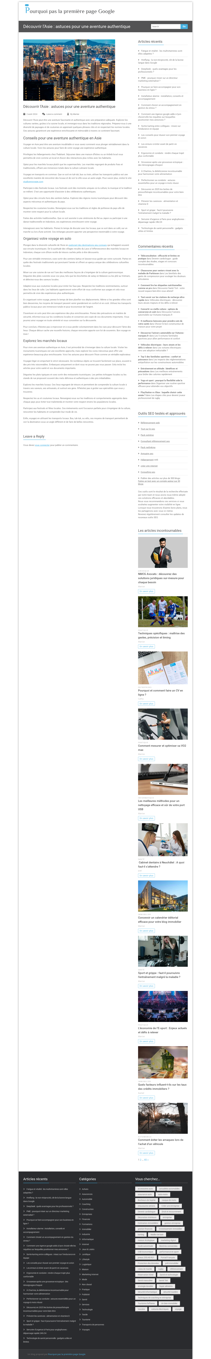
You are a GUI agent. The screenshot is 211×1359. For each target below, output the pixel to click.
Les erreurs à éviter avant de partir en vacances (47, 1268)
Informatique (146, 798)
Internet (85, 1244)
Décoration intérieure (147, 1217)
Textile (85, 1314)
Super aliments (166, 1286)
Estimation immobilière (148, 1223)
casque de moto (169, 1200)
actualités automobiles (169, 1189)
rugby (160, 1269)
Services (85, 1304)
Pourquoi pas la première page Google (66, 1354)
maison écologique (146, 1240)
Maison (85, 1269)
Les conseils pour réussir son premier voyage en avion (50, 1263)
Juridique (143, 571)
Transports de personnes (93, 1324)
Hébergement (147, 459)
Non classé (87, 1284)
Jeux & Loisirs (88, 1249)
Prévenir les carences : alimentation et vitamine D (48, 1316)
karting (141, 1234)
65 (145, 1159)
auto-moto (163, 1194)
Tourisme (86, 1319)
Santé (141, 859)
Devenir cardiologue (146, 1211)
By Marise (74, 114)
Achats (85, 1189)
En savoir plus (146, 591)
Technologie (87, 1309)
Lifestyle (85, 1259)
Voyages (86, 1329)
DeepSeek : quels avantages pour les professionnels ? (50, 1206)
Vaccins (141, 1309)
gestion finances (145, 1229)
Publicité (86, 1294)
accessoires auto (145, 1189)
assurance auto (145, 1194)
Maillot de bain (157, 1234)
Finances (86, 1219)
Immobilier (144, 914)
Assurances (87, 1194)
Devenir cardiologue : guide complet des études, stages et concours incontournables (158, 261)
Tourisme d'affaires (146, 1303)
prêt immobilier (171, 1263)
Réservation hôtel (145, 1275)
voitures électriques (160, 1309)
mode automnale (145, 1246)
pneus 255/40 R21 (146, 1257)
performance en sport (169, 1252)
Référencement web (150, 423)
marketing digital (168, 1240)
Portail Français (168, 1257)
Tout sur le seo (148, 429)
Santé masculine (145, 1280)
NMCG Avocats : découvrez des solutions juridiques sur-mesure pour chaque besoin (161, 578)
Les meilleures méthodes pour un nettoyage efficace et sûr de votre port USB (161, 805)
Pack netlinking (148, 447)
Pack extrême (147, 435)
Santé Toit (163, 1280)
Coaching (86, 1204)
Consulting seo (148, 472)
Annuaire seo (147, 453)
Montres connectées (168, 1246)
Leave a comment (54, 114)
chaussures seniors (146, 1206)
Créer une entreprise (170, 1206)
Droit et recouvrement (171, 1211)
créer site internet (149, 466)
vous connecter (42, 445)
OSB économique (145, 1252)
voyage (178, 1309)
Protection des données (148, 1263)
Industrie (86, 1234)
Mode (84, 1279)
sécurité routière (170, 1292)
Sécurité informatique (147, 1292)
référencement (176, 1269)
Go (184, 26)
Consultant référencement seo (155, 441)
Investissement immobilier (170, 1229)
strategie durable (145, 1286)
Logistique (86, 1264)
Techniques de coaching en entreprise (154, 1297)
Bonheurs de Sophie (146, 1200)
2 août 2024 (32, 114)
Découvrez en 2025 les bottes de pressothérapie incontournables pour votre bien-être (161, 192)
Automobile (145, 1137)
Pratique (143, 630)
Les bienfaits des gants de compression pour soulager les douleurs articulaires (162, 276)
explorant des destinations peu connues (88, 245)
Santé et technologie (169, 1275)
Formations (87, 1224)
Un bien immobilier (169, 1303)
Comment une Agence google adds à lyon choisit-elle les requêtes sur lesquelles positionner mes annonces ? (159, 117)
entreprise (167, 1217)
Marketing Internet (90, 1274)
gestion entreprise (172, 1223)
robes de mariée (145, 1269)
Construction (88, 1209)
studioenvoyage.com (33, 181)
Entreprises (145, 687)
